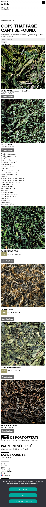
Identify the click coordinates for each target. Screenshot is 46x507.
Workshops (5, 203)
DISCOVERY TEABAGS (10, 182)
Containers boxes (8, 166)
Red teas (4, 190)
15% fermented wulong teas (11, 178)
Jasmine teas (6, 186)
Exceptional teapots (8, 170)
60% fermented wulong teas (11, 180)
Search (4, 42)
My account (5, 469)
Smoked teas (6, 192)
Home (3, 21)
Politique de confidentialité (23, 501)
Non (23, 495)
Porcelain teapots (7, 172)
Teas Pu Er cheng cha (9, 194)
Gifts (3, 158)
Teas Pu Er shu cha (8, 197)
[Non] (43, 493)
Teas (3, 176)
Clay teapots (6, 164)
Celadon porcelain (8, 162)
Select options (7, 96)
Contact (4, 465)
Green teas (5, 184)
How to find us (6, 471)
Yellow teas (5, 201)
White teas (5, 199)
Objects (4, 160)
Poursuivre (23, 489)
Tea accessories (7, 174)
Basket (3, 467)
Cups (3, 168)
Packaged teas (6, 188)
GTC (3, 473)
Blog (3, 463)
